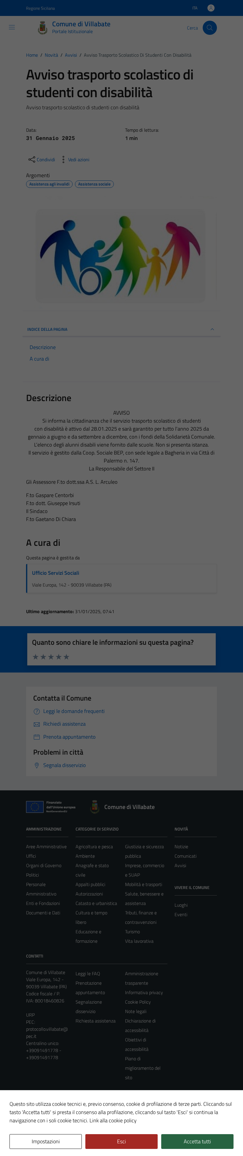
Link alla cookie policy (113, 1120)
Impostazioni (46, 1141)
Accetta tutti (197, 1141)
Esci (121, 1141)
